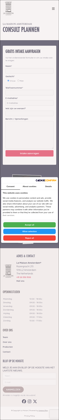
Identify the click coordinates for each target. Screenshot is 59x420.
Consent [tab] (11, 186)
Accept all (29, 225)
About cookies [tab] (29, 186)
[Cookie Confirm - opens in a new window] (46, 180)
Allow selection (29, 231)
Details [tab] (48, 186)
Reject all (29, 238)
